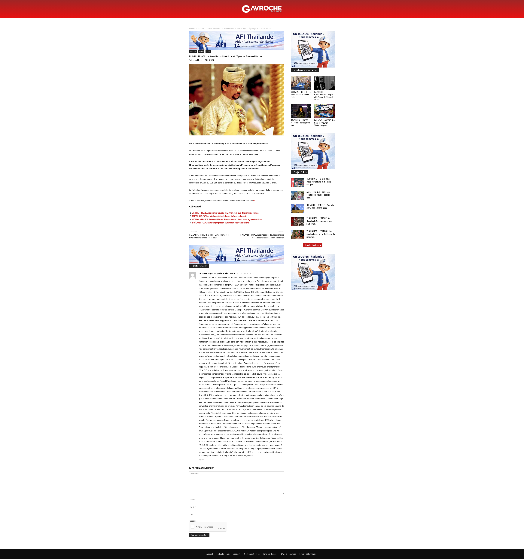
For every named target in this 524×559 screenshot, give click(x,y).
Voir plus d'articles (312, 245)
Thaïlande (220, 554)
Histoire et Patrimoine (308, 554)
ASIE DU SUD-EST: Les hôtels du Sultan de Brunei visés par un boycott (219, 216)
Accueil (192, 28)
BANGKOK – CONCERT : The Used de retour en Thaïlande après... (324, 122)
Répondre (201, 460)
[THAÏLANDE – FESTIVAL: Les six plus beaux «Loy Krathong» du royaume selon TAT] (297, 234)
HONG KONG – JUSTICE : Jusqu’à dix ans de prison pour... (300, 122)
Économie (237, 554)
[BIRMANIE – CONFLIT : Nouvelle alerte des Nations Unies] (297, 208)
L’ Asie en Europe (288, 554)
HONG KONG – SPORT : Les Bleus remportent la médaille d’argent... (318, 182)
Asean (201, 51)
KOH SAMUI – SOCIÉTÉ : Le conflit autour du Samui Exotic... (301, 94)
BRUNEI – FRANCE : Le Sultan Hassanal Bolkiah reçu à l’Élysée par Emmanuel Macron (225, 56)
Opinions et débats (252, 554)
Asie (208, 51)
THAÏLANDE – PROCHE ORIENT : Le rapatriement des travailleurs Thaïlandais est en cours (209, 236)
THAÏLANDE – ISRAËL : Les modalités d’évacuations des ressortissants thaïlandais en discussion (262, 236)
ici (254, 200)
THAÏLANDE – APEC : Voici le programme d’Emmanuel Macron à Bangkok (220, 223)
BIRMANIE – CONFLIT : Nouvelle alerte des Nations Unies (320, 206)
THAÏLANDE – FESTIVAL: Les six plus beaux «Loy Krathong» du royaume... (320, 234)
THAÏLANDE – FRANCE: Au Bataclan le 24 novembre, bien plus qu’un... (319, 221)
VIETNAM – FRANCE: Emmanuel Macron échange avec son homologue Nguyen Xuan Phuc (227, 219)
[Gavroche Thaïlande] (262, 9)
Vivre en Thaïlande (271, 554)
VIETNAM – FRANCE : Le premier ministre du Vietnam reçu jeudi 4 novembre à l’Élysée (225, 213)
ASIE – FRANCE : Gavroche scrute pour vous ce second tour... (318, 195)
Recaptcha (193, 521)
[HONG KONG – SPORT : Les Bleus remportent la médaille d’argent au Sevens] (297, 182)
